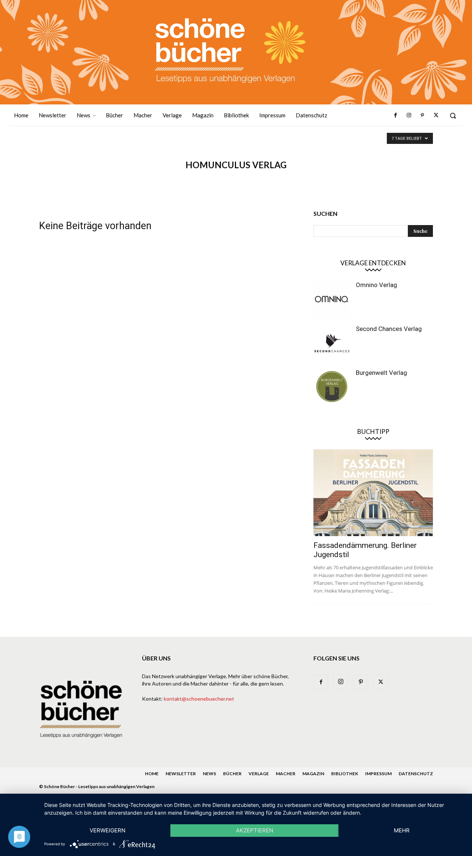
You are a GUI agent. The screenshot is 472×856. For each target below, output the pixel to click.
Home (152, 773)
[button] (452, 115)
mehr (402, 830)
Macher (285, 773)
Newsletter (181, 773)
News (209, 773)
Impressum (378, 773)
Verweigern (107, 830)
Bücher (232, 773)
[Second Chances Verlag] (331, 343)
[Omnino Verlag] (331, 299)
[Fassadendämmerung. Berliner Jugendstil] (373, 492)
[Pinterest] (422, 115)
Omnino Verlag (376, 285)
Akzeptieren (254, 830)
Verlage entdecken (373, 263)
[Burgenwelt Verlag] (331, 387)
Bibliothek (344, 773)
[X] (435, 115)
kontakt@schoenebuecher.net (199, 699)
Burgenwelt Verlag (381, 372)
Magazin (313, 773)
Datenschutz (416, 773)
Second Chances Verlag (389, 328)
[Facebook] (395, 115)
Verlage (259, 773)
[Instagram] (409, 115)
